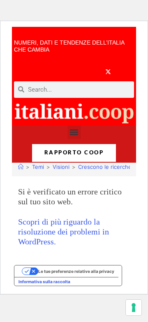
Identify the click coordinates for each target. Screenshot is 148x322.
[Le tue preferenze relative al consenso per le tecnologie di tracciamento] (133, 307)
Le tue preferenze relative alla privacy (76, 271)
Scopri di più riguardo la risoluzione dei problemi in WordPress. (63, 231)
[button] (74, 132)
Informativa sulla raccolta (44, 281)
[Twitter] (108, 71)
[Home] (20, 166)
